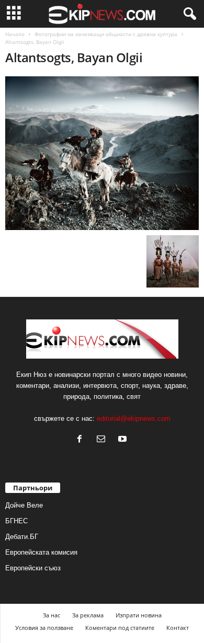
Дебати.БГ (21, 537)
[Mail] (103, 440)
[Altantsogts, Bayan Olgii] (102, 153)
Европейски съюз (33, 568)
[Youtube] (123, 440)
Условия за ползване (44, 627)
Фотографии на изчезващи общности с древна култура (106, 34)
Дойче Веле (24, 505)
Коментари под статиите (119, 627)
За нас (51, 615)
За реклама (88, 615)
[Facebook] (82, 440)
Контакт (177, 627)
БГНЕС (16, 521)
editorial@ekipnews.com (134, 418)
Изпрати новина (139, 615)
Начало (15, 34)
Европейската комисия (41, 552)
